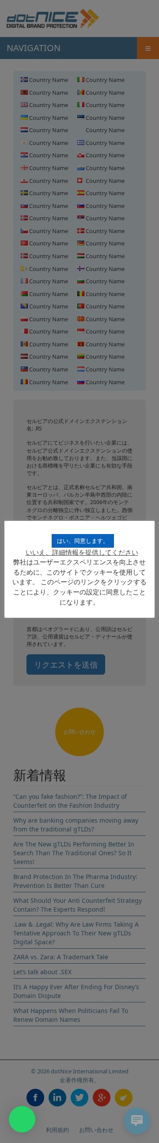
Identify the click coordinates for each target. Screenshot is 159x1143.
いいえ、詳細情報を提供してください (82, 552)
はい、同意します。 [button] (83, 541)
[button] (22, 1119)
